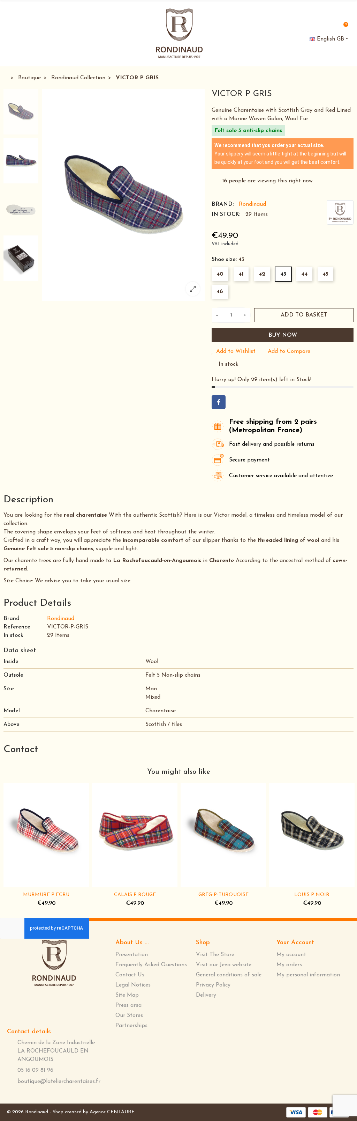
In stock (13, 635)
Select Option (24, 883)
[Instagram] (64, 1005)
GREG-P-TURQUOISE (223, 894)
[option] (123, 195)
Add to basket (304, 315)
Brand (11, 618)
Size (8, 689)
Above (11, 724)
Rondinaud (252, 204)
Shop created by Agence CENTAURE (94, 1112)
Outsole (13, 675)
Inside (10, 661)
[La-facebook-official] (41, 1005)
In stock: (226, 214)
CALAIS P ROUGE (135, 894)
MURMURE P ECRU (46, 894)
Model (11, 711)
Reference (16, 627)
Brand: (223, 204)
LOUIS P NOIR (311, 894)
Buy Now (282, 335)
